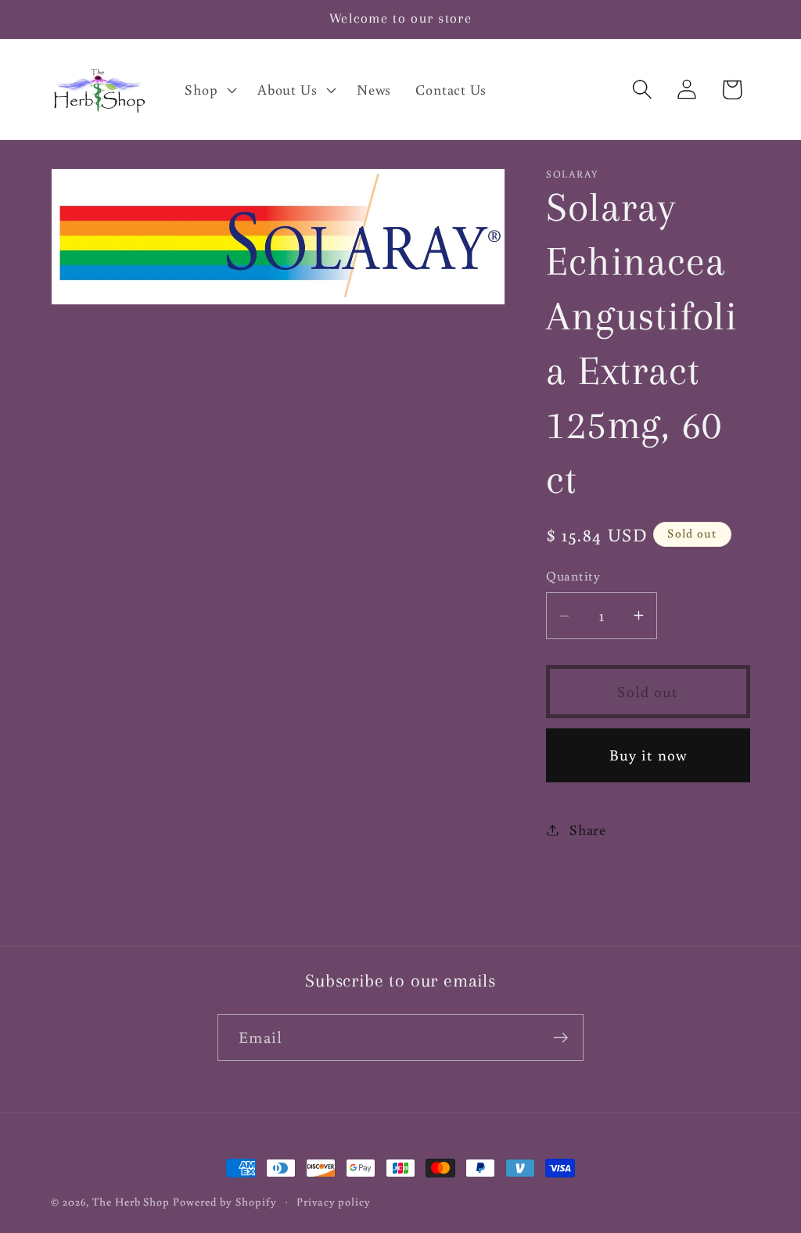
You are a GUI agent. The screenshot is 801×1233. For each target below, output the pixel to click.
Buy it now (648, 754)
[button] (209, 89)
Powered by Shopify (224, 1201)
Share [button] (587, 829)
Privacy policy (333, 1201)
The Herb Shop (131, 1201)
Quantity (573, 575)
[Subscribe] (560, 1038)
